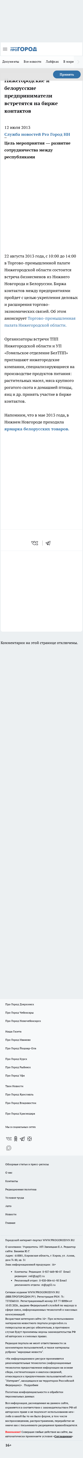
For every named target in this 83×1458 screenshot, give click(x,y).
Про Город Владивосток (20, 1103)
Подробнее (31, 1385)
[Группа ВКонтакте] (8, 1138)
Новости (10, 1214)
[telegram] (49, 543)
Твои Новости (14, 1086)
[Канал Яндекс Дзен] (29, 1138)
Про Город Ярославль (19, 1094)
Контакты (11, 1181)
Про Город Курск (16, 1059)
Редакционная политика (20, 1189)
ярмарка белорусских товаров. (36, 429)
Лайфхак (52, 61)
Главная (10, 1222)
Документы (10, 61)
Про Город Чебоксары (19, 1012)
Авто (8, 1206)
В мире (68, 61)
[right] (78, 62)
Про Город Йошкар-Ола (20, 1048)
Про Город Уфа (15, 1075)
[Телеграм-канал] (22, 1138)
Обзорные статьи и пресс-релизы (27, 1164)
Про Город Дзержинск (19, 1004)
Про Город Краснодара (20, 1113)
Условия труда (14, 1197)
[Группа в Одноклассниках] (15, 1138)
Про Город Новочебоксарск (23, 1021)
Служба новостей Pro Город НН (37, 134)
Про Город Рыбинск (18, 1067)
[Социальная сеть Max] (8, 1148)
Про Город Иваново (18, 1039)
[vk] (35, 543)
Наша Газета (13, 1031)
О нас (8, 1172)
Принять (67, 74)
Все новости (32, 61)
